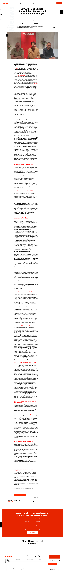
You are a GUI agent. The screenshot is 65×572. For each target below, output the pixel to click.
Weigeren (52, 566)
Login (54, 2)
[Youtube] (1, 17)
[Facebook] (31, 20)
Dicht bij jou (24, 3)
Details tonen (52, 569)
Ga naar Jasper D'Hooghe (20, 495)
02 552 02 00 (8, 561)
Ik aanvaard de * (33, 529)
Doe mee (29, 3)
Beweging (19, 3)
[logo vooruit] (6, 3)
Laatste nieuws (14, 3)
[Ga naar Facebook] (1, 9)
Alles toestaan (52, 564)
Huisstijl (39, 561)
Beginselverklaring (30, 561)
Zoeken (37, 3)
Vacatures (39, 559)
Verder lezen (54, 28)
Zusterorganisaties (30, 559)
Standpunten (18, 559)
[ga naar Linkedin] (1, 14)
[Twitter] (33, 20)
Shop (33, 3)
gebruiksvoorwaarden (35, 529)
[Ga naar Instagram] (1, 12)
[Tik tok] (1, 19)
